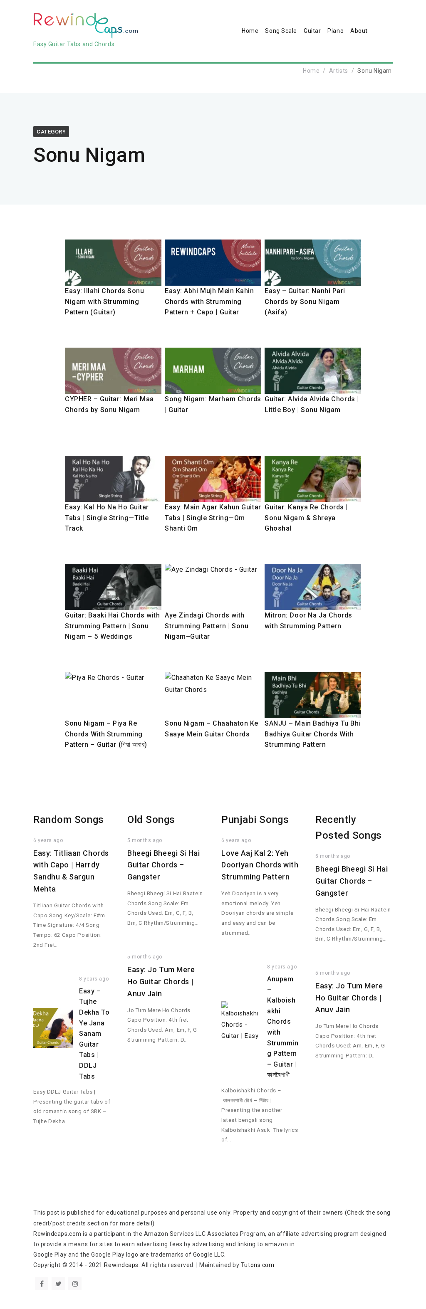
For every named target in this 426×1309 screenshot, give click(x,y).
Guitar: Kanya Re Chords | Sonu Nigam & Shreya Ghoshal (306, 517)
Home (250, 30)
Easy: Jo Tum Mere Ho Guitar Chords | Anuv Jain (161, 981)
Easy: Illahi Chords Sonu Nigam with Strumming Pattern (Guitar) (104, 301)
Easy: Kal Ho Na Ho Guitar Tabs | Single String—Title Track (107, 517)
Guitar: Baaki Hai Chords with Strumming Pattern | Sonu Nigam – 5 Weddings (112, 625)
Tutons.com (258, 1265)
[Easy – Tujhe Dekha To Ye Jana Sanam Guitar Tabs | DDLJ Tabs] (53, 1028)
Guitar (312, 30)
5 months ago (144, 840)
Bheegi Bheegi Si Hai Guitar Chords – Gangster (163, 865)
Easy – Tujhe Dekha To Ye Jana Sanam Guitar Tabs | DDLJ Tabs (94, 1033)
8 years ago (94, 979)
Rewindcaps (121, 1265)
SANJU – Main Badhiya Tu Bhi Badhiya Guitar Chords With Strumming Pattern (313, 733)
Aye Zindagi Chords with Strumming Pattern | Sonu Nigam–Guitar (206, 625)
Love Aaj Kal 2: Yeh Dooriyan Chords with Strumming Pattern (259, 865)
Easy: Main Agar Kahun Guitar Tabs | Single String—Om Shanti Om (213, 517)
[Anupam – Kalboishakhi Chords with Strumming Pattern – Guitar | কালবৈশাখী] (241, 1021)
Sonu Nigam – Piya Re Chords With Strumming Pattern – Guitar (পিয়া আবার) (106, 733)
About (359, 30)
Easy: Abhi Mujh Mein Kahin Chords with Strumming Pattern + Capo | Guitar (209, 301)
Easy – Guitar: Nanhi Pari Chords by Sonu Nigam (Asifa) (305, 301)
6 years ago (48, 840)
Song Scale (281, 30)
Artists (338, 70)
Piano (335, 30)
